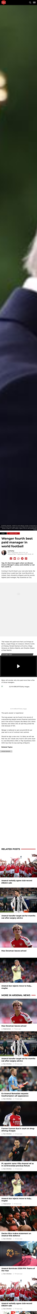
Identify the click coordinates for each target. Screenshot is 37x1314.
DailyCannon (7, 1029)
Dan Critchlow (7, 1064)
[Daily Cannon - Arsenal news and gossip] (3, 2)
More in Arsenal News (15, 995)
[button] (30, 2)
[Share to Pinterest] (26, 558)
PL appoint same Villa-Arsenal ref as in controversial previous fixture (17, 1164)
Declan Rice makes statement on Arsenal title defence (16, 1234)
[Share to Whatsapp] (18, 558)
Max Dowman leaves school (13, 951)
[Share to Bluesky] (14, 558)
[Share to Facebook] (11, 558)
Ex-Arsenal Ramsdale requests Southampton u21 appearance (14, 1094)
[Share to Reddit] (22, 558)
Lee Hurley (11, 550)
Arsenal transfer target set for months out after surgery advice (18, 917)
